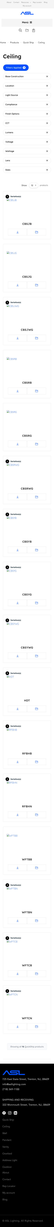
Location (26, 85)
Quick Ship (28, 43)
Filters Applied (15, 67)
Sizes (26, 169)
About (9, 2)
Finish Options (26, 113)
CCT (26, 123)
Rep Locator (37, 2)
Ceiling (6, 1126)
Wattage (26, 151)
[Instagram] (9, 1113)
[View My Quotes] (33, 30)
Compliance (26, 104)
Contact (16, 2)
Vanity (5, 1147)
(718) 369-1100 (10, 1089)
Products (14, 43)
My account (27, 6)
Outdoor (7, 1167)
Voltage (26, 141)
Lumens (26, 132)
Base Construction (26, 76)
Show (24, 185)
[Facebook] (4, 1113)
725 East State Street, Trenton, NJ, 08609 (25, 1079)
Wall (4, 1133)
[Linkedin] (15, 1113)
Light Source (26, 95)
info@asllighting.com (14, 1084)
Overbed (7, 1154)
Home (3, 43)
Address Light (9, 1160)
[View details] (36, 232)
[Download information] (17, 232)
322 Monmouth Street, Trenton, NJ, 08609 (26, 1105)
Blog (45, 2)
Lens (26, 160)
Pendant (6, 1140)
